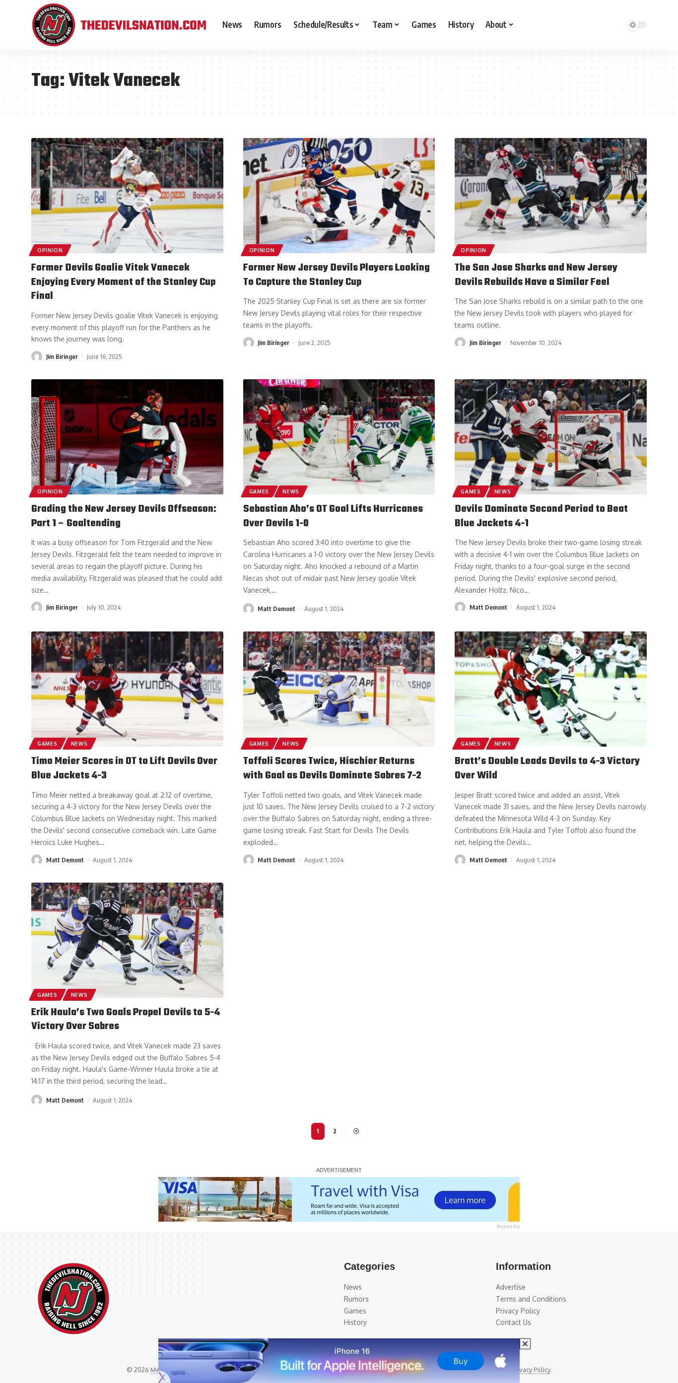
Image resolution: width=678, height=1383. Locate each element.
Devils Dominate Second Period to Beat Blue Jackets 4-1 (541, 516)
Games (259, 491)
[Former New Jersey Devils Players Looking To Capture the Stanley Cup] (339, 195)
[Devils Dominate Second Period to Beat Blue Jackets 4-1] (551, 436)
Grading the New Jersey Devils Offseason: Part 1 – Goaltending (123, 516)
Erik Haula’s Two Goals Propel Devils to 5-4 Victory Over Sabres (125, 1020)
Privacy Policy (531, 1370)
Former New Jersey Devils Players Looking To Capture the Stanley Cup (336, 275)
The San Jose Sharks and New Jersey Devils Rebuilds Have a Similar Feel (536, 275)
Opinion (50, 250)
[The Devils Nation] (118, 24)
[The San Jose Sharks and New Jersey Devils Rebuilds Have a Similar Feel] (551, 195)
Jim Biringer (62, 356)
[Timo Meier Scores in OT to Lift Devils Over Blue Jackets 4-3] (127, 689)
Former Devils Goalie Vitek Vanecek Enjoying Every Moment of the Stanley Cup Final (123, 282)
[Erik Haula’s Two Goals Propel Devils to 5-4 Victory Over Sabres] (127, 940)
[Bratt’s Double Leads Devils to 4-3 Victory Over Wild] (551, 689)
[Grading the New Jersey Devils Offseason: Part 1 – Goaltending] (127, 436)
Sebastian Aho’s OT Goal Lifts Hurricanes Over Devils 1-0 (333, 516)
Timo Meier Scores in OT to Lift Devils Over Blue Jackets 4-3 (124, 768)
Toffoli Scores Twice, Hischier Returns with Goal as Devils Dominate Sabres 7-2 (332, 768)
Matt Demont (276, 609)
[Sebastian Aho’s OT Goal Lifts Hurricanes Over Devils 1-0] (339, 436)
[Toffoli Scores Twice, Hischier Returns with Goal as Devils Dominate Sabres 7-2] (339, 689)
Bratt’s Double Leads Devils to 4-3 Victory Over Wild (547, 768)
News (290, 491)
